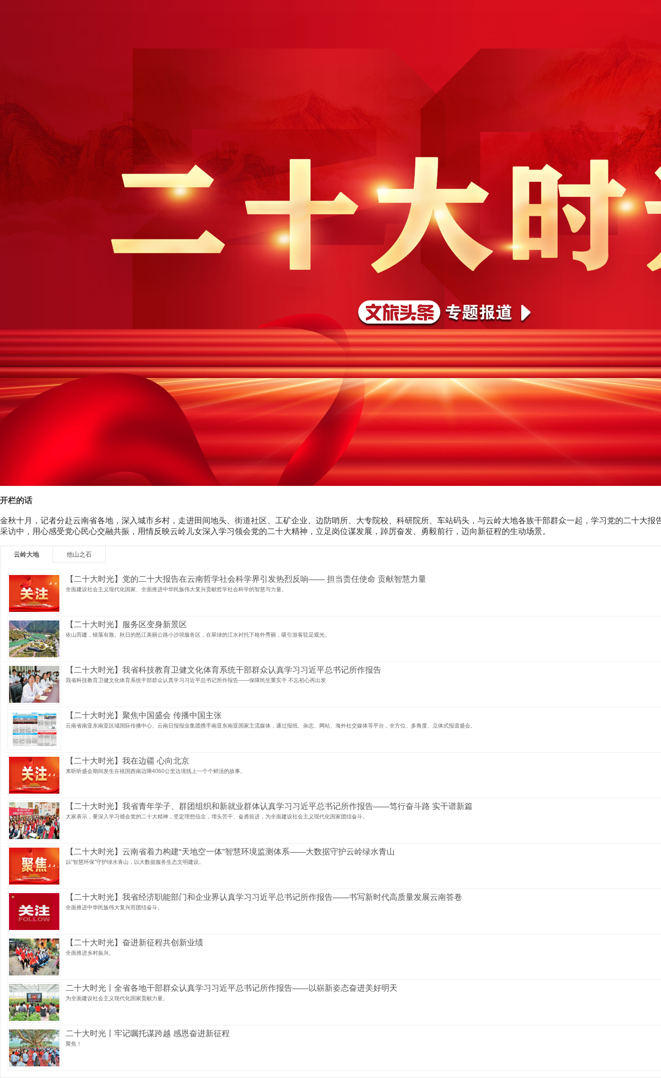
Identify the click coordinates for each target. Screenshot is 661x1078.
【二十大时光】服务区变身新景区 (126, 624)
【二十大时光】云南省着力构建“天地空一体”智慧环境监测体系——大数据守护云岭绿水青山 (230, 851)
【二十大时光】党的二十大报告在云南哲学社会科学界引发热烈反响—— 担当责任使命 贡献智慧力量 (246, 579)
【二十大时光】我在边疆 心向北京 (127, 760)
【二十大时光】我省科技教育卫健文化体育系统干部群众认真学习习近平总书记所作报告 (223, 669)
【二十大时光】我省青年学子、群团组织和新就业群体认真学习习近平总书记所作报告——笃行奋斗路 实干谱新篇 (269, 806)
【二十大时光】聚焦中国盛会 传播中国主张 (144, 715)
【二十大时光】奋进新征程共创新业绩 (134, 942)
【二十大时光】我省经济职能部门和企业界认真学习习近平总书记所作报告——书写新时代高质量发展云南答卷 (264, 897)
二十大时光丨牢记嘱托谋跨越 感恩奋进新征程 (148, 1033)
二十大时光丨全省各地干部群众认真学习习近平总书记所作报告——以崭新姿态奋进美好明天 (231, 988)
